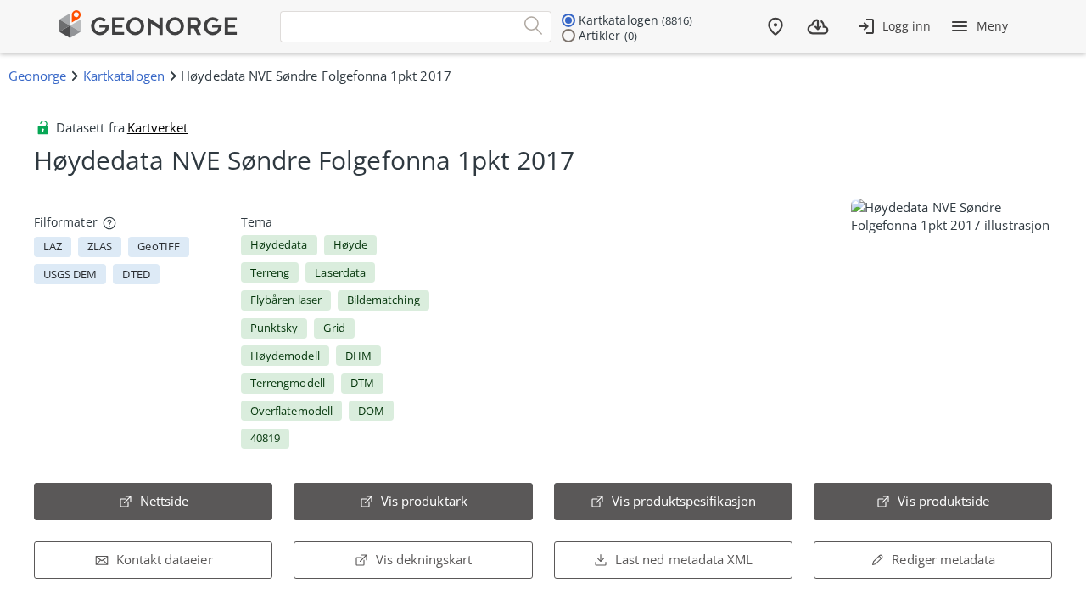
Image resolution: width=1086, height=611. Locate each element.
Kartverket (157, 127)
